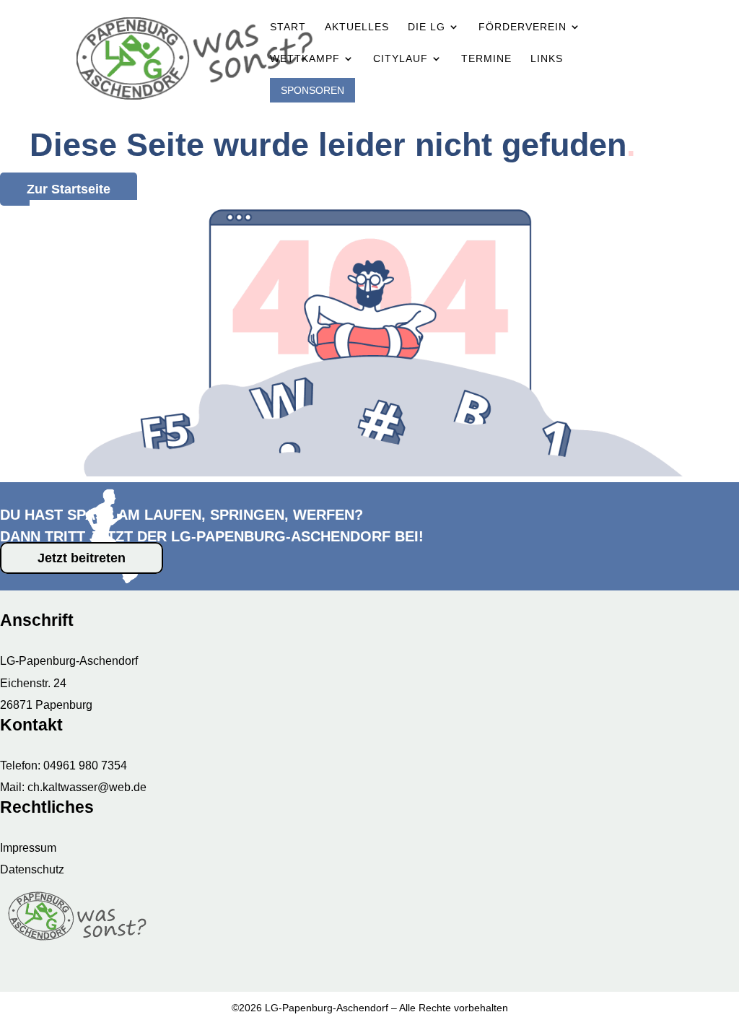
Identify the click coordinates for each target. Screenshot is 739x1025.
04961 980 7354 (85, 765)
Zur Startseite (68, 189)
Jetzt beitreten (82, 558)
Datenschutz (32, 869)
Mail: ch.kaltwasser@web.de (73, 787)
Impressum (28, 848)
